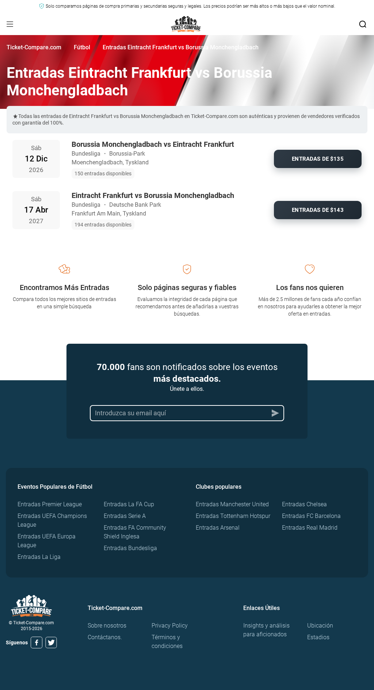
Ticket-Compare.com (34, 47)
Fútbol (82, 47)
